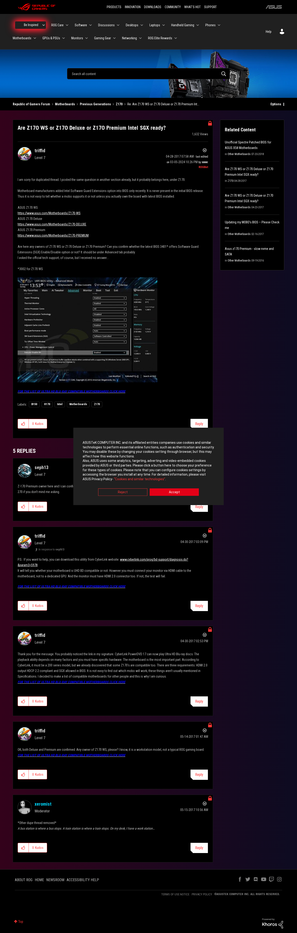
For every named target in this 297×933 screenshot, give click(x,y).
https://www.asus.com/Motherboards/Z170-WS (49, 213)
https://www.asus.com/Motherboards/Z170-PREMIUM (53, 235)
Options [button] (275, 104)
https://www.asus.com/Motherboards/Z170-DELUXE (52, 224)
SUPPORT (210, 7)
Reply (199, 424)
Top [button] (20, 921)
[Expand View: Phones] (219, 25)
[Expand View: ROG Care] (67, 25)
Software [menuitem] (81, 25)
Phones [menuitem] (210, 25)
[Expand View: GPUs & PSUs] (63, 38)
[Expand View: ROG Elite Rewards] (175, 38)
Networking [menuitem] (129, 38)
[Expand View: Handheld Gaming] (197, 25)
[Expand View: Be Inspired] (43, 25)
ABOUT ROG (23, 880)
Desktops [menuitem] (132, 25)
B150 (34, 404)
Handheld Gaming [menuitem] (182, 25)
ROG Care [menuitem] (57, 25)
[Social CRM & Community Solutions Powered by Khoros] (272, 923)
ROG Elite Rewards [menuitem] (160, 38)
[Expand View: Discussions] (118, 25)
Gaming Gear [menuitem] (102, 38)
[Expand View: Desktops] (141, 25)
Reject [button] (123, 492)
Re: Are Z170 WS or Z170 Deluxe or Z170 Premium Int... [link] (163, 104)
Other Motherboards (239, 154)
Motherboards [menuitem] (22, 38)
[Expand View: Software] (90, 25)
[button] (23, 423)
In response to (51, 549)
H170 (47, 404)
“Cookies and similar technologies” (139, 479)
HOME (39, 880)
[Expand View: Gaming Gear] (114, 38)
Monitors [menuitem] (77, 38)
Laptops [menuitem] (154, 25)
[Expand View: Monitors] (86, 38)
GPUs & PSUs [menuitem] (51, 38)
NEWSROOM (55, 880)
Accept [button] (174, 492)
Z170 (119, 104)
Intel (59, 404)
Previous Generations (95, 104)
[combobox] (148, 73)
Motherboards (65, 104)
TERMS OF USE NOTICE (175, 894)
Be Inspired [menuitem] (31, 25)
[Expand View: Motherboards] (34, 38)
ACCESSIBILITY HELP (83, 880)
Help (268, 31)
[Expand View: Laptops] (163, 25)
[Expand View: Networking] (140, 38)
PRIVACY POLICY (202, 894)
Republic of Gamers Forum (31, 104)
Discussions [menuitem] (106, 25)
